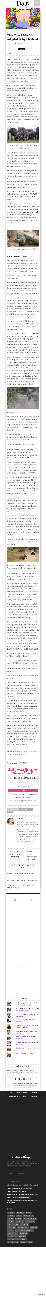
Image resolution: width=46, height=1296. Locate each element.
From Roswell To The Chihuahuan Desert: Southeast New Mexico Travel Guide (21, 875)
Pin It (9, 53)
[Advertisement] (23, 981)
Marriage (33, 1227)
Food (17, 1230)
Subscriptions (23, 1227)
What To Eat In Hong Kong (14, 855)
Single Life (23, 1233)
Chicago (11, 1221)
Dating (18, 1092)
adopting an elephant (30, 706)
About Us (34, 1096)
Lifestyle (34, 1092)
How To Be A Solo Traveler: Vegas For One (22, 880)
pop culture (12, 1236)
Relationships (28, 1216)
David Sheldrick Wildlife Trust (17, 103)
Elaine (11, 44)
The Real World (13, 1239)
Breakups (24, 1224)
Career (23, 1242)
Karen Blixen (26, 119)
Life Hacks (19, 1221)
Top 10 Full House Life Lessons (25, 1053)
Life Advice (20, 1213)
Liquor (23, 1239)
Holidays (18, 1218)
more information (26, 797)
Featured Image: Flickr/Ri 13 (17, 763)
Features (11, 1216)
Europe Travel (13, 1242)
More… (25, 1096)
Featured (11, 1213)
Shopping (22, 1236)
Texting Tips (29, 1221)
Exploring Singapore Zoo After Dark (31, 856)
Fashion (10, 1218)
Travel (11, 32)
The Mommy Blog (27, 1230)
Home (10, 1092)
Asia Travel (12, 1227)
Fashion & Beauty (14, 1096)
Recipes (10, 1230)
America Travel (13, 1224)
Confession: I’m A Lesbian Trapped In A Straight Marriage (20, 886)
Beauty (10, 1233)
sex (16, 1233)
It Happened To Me (26, 809)
